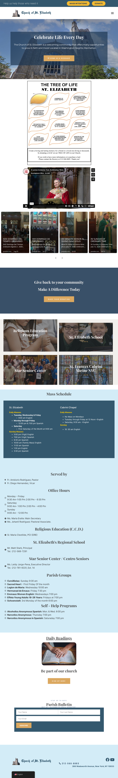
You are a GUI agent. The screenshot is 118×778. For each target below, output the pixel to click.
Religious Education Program (30, 332)
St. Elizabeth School (86, 337)
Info (30, 341)
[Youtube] (112, 759)
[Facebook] (107, 759)
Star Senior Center (30, 370)
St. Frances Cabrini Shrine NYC (85, 368)
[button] (112, 13)
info (86, 341)
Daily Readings (59, 638)
